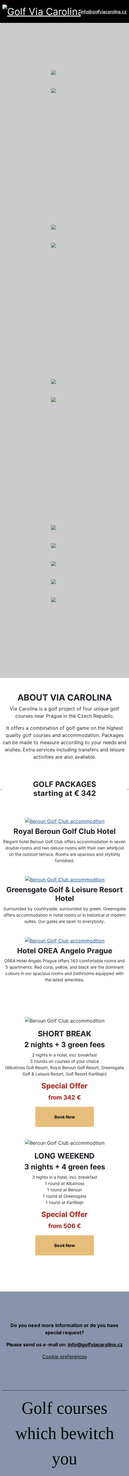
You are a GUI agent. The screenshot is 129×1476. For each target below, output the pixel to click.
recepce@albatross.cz (52, 129)
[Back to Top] (118, 1465)
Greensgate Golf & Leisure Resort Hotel (64, 894)
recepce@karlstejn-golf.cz (56, 638)
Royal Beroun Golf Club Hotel (65, 831)
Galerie (20, 62)
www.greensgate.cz (54, 445)
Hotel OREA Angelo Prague (64, 950)
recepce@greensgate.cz (54, 438)
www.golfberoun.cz (54, 291)
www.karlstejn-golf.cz (57, 645)
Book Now (64, 1116)
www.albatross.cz (52, 136)
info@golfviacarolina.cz (104, 11)
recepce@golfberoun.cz (54, 284)
